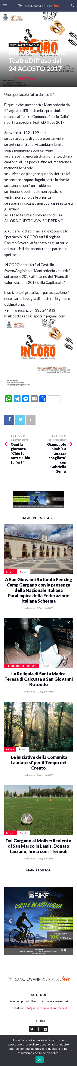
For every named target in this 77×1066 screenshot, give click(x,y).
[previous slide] (10, 921)
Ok (39, 1059)
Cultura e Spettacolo (24, 45)
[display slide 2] (65, 950)
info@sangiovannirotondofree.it (46, 1008)
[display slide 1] (62, 950)
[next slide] (67, 921)
